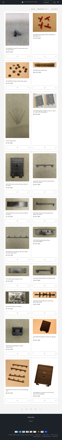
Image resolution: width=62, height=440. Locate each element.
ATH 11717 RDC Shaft (11, 140)
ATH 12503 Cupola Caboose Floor (14, 279)
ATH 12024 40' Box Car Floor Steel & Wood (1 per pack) (17, 213)
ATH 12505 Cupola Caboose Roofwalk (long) (44, 278)
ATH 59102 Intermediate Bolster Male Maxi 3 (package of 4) (44, 35)
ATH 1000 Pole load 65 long (40, 70)
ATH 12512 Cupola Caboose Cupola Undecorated (14, 346)
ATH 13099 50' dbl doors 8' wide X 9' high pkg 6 (44, 337)
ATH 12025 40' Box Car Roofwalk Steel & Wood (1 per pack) (43, 213)
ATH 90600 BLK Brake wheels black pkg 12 (16, 81)
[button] (3, 2)
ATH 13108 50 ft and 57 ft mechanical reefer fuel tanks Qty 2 (17, 49)
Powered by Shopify (29, 435)
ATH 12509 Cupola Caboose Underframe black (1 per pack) (43, 301)
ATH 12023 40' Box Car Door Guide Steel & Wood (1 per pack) (43, 181)
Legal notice (55, 436)
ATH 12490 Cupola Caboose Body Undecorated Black (41, 241)
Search (31, 421)
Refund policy (38, 434)
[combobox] (48, 2)
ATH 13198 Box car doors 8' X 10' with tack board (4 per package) (43, 393)
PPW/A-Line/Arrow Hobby (18, 435)
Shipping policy (36, 436)
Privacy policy (46, 434)
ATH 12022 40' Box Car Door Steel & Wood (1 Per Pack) (17, 185)
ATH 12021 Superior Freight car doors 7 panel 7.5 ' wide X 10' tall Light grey (44, 111)
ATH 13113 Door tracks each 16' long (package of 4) (17, 390)
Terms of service (54, 434)
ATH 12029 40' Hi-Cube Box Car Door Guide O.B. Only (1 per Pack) (17, 252)
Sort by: (33, 9)
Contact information (46, 436)
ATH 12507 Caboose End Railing (13, 306)
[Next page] (40, 409)
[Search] (51, 2)
